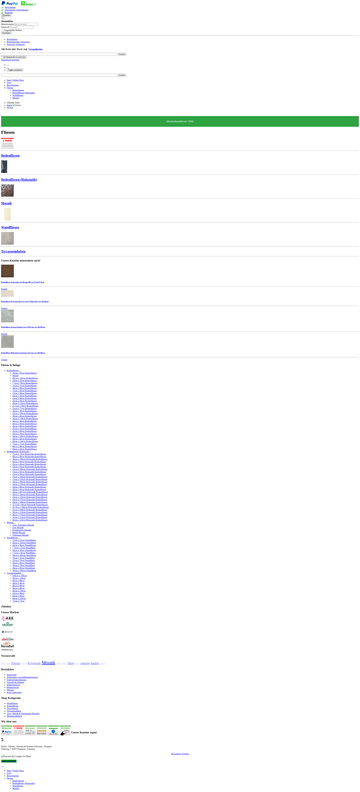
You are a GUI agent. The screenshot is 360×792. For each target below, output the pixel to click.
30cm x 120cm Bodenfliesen (25, 418)
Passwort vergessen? (16, 44)
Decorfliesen (12, 708)
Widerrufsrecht (13, 685)
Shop (71, 663)
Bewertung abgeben (180, 754)
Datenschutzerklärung (16, 680)
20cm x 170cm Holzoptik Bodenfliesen (29, 499)
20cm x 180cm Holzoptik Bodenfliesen (29, 502)
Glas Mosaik (18, 527)
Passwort (5, 27)
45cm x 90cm (18, 593)
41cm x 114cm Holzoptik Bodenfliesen (29, 517)
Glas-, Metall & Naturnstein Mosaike (23, 713)
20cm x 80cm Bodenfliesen (24, 401)
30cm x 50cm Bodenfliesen (24, 373)
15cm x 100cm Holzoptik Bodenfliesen (29, 477)
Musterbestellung (14, 716)
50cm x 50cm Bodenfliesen (24, 434)
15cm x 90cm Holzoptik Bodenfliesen (29, 474)
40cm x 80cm (18, 583)
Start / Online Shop (15, 80)
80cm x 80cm (18, 586)
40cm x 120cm (19, 591)
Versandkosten (35, 49)
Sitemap (10, 690)
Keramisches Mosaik (21, 530)
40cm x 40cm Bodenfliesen (24, 421)
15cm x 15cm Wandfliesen (24, 540)
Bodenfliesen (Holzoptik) (23, 93)
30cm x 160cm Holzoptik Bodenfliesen (29, 459)
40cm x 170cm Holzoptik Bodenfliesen (29, 515)
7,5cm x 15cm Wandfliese (23, 548)
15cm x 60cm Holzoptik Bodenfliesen (29, 472)
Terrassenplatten (14, 711)
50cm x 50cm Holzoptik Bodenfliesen (29, 467)
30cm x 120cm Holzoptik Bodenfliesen (29, 512)
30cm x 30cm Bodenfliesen (24, 411)
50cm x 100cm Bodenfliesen (25, 436)
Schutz (64, 664)
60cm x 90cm (18, 581)
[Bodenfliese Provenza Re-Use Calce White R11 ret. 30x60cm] (7, 296)
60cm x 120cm (19, 598)
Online (58, 664)
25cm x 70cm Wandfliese (23, 560)
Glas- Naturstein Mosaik (23, 525)
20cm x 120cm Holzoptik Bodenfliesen (29, 497)
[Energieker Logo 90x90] (7, 635)
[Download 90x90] (7, 640)
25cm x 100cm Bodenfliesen (25, 413)
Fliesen (10, 88)
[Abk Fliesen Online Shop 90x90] (7, 620)
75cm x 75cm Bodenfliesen (24, 444)
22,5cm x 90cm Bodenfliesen (25, 406)
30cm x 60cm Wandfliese (23, 563)
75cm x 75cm (18, 601)
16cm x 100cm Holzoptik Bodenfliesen (29, 482)
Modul (15, 375)
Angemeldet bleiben (13, 30)
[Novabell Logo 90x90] (7, 647)
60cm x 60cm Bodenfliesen (24, 439)
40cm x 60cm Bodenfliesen (24, 424)
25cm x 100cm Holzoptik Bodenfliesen (29, 510)
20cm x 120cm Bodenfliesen (25, 403)
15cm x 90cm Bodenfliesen (24, 393)
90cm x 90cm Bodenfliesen (24, 449)
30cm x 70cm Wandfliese (23, 565)
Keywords (34, 663)
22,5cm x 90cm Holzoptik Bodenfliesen (30, 505)
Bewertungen (13, 85)
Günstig (24, 664)
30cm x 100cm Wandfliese (24, 570)
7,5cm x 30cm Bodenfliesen (24, 383)
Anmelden (6, 15)
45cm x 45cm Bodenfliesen (24, 429)
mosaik (102, 664)
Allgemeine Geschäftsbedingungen (22, 677)
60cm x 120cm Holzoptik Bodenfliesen (29, 520)
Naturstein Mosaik (20, 535)
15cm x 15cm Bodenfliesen (24, 386)
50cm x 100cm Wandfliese (24, 555)
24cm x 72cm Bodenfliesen (24, 408)
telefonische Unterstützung (16, 10)
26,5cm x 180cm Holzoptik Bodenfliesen (30, 507)
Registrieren (12, 39)
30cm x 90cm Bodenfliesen (24, 388)
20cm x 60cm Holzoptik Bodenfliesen (29, 489)
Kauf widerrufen (14, 692)
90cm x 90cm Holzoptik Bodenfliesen (29, 456)
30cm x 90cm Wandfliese (23, 568)
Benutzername (7, 24)
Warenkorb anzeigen (10, 60)
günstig (85, 663)
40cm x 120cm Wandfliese (24, 543)
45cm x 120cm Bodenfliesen (25, 378)
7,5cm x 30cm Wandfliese (23, 553)
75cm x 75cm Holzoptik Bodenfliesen (29, 454)
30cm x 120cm (19, 578)
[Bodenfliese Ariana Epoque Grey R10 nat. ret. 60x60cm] (7, 321)
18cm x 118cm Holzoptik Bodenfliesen (29, 484)
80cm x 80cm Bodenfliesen (24, 446)
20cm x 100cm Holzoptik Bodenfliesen (29, 494)
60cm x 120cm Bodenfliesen (25, 441)
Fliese (8, 664)
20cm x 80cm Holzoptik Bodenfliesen (29, 487)
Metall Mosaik (18, 532)
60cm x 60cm (18, 596)
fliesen (77, 664)
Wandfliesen (17, 95)
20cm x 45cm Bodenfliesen (24, 396)
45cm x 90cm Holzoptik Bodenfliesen (29, 464)
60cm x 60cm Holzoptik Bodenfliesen (29, 462)
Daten (3, 664)
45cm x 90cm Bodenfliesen (24, 431)
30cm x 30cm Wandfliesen (24, 550)
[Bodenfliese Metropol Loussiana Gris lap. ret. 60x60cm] (7, 347)
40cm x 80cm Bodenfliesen (24, 426)
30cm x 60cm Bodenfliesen (24, 416)
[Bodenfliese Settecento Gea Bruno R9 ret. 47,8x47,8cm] (7, 276)
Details (4, 289)
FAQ (9, 82)
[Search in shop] (8, 65)
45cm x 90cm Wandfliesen (24, 545)
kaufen (95, 663)
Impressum (11, 675)
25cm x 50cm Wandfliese (23, 558)
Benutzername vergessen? (18, 42)
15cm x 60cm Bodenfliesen (24, 391)
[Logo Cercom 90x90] (7, 626)
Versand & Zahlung (15, 682)
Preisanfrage (10, 7)
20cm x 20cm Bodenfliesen (24, 380)
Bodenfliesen (18, 90)
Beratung (9, 12)
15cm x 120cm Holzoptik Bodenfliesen (29, 479)
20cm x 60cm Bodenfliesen (24, 398)
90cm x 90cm (18, 588)
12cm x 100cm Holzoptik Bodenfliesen (29, 469)
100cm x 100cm (19, 575)
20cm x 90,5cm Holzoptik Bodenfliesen (30, 492)
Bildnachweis (13, 687)
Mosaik (15, 98)
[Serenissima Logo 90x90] (7, 650)
